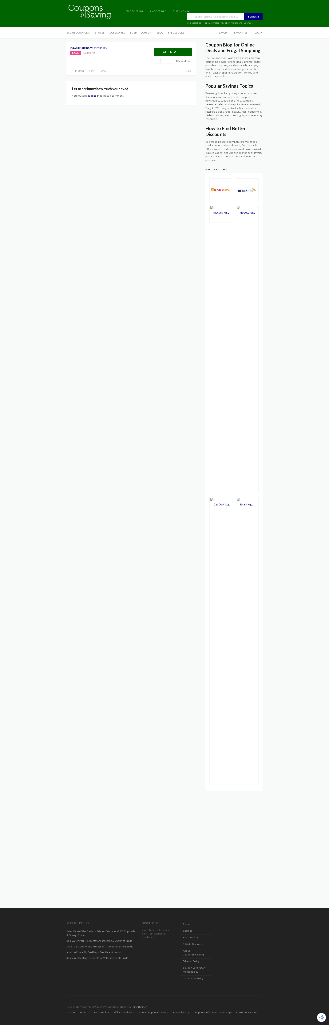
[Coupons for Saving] (90, 12)
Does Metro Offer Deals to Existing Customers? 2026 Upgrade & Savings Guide (100, 933)
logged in (93, 95)
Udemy (247, 22)
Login (259, 32)
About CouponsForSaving (193, 952)
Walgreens (236, 22)
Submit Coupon (141, 32)
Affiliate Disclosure (193, 944)
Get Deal (171, 52)
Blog (160, 32)
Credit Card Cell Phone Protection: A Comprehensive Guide (99, 946)
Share (103, 71)
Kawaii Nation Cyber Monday (88, 47)
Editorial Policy (191, 961)
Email (189, 71)
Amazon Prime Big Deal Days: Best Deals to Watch (94, 952)
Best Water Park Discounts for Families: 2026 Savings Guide (99, 941)
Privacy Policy (190, 937)
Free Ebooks (176, 32)
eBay (227, 22)
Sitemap (187, 930)
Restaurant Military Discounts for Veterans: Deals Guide (97, 958)
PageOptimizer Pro (213, 22)
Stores (100, 32)
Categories (117, 32)
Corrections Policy (193, 978)
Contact (187, 924)
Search (253, 16)
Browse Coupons (78, 32)
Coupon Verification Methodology (194, 969)
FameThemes (139, 1007)
